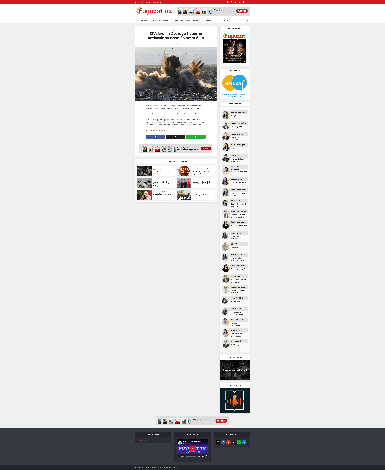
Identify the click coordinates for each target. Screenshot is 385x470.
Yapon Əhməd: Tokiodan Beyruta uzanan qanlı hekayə (162, 184)
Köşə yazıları (198, 20)
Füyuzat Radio (157, 2)
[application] (192, 448)
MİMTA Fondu (139, 2)
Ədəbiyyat (156, 168)
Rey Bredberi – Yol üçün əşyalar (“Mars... (201, 173)
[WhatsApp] (239, 442)
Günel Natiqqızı (165, 168)
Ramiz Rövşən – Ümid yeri (162, 194)
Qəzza (162, 130)
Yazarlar (175, 20)
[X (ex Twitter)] (233, 442)
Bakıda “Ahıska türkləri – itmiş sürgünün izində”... (202, 183)
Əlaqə (226, 20)
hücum (149, 130)
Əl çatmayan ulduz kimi (162, 172)
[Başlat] (179, 456)
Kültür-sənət (157, 170)
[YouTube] (228, 442)
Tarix (154, 180)
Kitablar (218, 20)
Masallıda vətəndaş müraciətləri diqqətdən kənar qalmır (201, 196)
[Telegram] (244, 442)
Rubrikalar (185, 20)
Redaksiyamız (164, 20)
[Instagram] (218, 442)
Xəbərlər (209, 20)
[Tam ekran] (206, 456)
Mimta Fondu (141, 440)
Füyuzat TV (148, 2)
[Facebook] (223, 442)
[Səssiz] (203, 456)
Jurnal (152, 20)
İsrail (156, 130)
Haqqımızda (141, 20)
